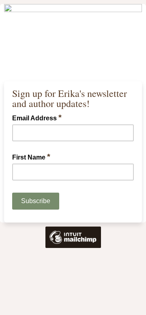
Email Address (37, 117)
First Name (31, 156)
